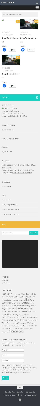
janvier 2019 (8, 152)
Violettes (26, 329)
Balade (29, 299)
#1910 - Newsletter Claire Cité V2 (23, 170)
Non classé (7, 186)
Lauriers (24, 312)
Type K (12, 326)
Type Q (25, 326)
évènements (16, 331)
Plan (3, 320)
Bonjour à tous (8, 130)
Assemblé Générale (20, 300)
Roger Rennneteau (23, 320)
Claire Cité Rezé (7, 2)
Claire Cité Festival (15, 306)
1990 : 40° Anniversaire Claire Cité (15, 294)
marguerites (18, 314)
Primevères (9, 320)
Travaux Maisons (27, 323)
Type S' (34, 326)
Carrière (6, 302)
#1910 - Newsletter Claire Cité (22, 173)
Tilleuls (4, 323)
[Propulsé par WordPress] (18, 395)
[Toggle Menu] (37, 7)
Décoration (24, 305)
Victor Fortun (9, 329)
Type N (21, 326)
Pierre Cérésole (31, 317)
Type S (30, 326)
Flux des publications (10, 205)
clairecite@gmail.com (13, 111)
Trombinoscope (5, 326)
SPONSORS (35, 320)
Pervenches (19, 317)
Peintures (7, 317)
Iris (27, 309)
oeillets (26, 315)
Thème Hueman (31, 395)
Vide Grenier (18, 328)
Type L (16, 326)
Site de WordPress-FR (11, 215)
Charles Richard (15, 303)
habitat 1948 (12, 309)
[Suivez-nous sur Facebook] (37, 97)
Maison (31, 311)
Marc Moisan (8, 314)
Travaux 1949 (13, 323)
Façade (5, 308)
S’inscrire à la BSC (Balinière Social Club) (14, 116)
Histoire (21, 308)
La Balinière (17, 312)
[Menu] (37, 2)
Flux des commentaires (11, 210)
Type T (4, 329)
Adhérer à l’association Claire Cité (12, 114)
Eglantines (32, 306)
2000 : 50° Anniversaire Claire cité (19, 295)
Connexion (7, 200)
